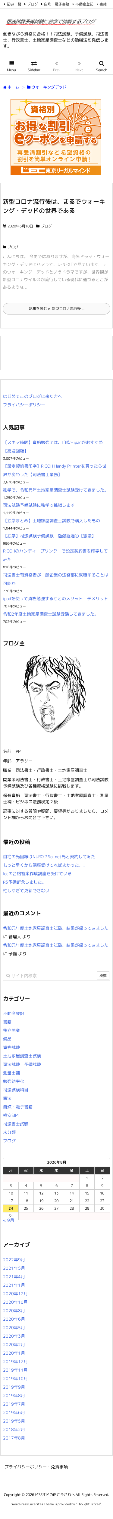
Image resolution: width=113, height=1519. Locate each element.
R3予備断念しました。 (24, 882)
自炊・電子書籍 (56, 4)
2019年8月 (14, 1395)
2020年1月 (14, 1353)
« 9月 (8, 1220)
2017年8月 (14, 1438)
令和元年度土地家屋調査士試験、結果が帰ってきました (55, 928)
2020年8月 (14, 1310)
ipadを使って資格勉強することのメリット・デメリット (55, 598)
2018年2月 (14, 1429)
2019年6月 (14, 1412)
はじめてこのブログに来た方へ (32, 396)
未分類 (9, 1132)
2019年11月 (15, 1370)
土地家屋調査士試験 (22, 1056)
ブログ (32, 4)
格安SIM (10, 1115)
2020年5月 (14, 1327)
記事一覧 (14, 4)
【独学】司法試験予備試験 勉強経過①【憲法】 (49, 536)
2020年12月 (15, 1293)
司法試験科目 (15, 1090)
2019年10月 (15, 1378)
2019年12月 (15, 1361)
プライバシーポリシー (24, 405)
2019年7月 (14, 1404)
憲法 (7, 1098)
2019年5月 (14, 1421)
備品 (7, 1039)
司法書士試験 (15, 1124)
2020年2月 (14, 1344)
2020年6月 (14, 1319)
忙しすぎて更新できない (26, 890)
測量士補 (11, 1073)
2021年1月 (14, 1285)
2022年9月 (14, 1259)
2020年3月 (14, 1336)
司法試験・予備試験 (22, 1064)
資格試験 (11, 1047)
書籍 (103, 4)
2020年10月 (15, 1302)
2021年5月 (14, 1268)
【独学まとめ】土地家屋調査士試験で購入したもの (51, 520)
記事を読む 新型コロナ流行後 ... (56, 308)
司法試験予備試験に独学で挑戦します (39, 505)
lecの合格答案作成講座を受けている (37, 873)
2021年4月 (14, 1276)
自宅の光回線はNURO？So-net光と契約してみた (49, 856)
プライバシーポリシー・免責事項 (36, 1467)
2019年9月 (14, 1387)
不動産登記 (84, 4)
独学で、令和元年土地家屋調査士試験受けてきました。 (55, 490)
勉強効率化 (13, 1081)
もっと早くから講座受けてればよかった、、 (45, 865)
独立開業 (11, 1030)
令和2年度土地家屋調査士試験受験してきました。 (51, 614)
